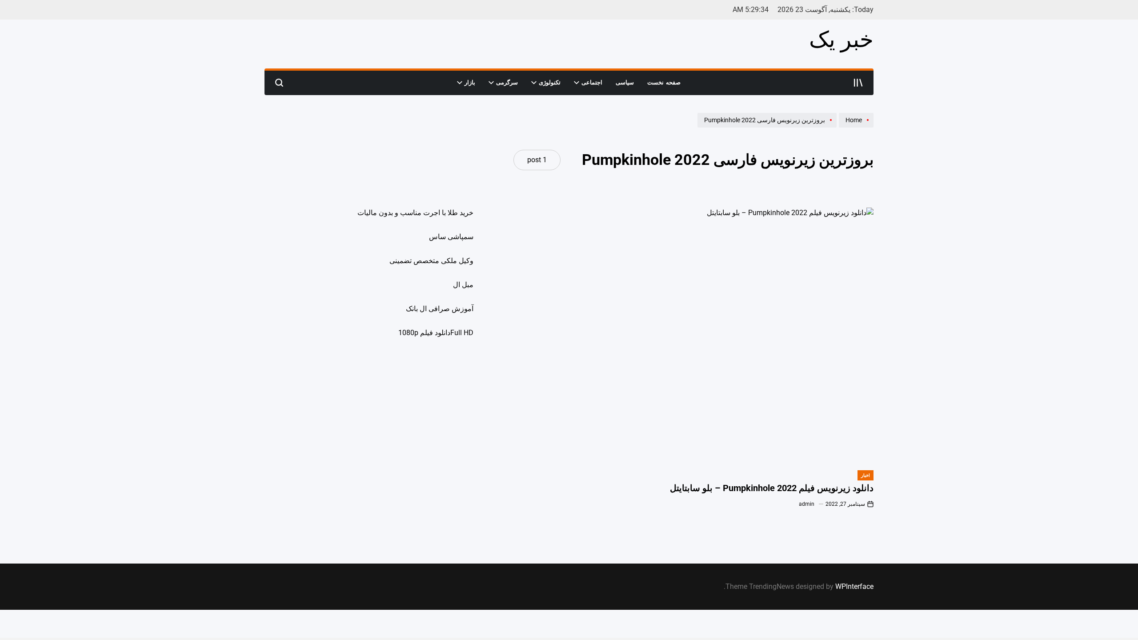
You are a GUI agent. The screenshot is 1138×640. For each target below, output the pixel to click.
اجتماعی (591, 82)
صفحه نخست (664, 82)
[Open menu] (858, 83)
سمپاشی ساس (451, 236)
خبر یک (841, 39)
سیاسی (625, 82)
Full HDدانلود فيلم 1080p (435, 332)
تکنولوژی (550, 82)
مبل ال (463, 284)
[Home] (855, 127)
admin (806, 504)
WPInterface (854, 586)
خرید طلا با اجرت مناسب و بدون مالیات (415, 212)
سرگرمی (507, 82)
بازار (470, 82)
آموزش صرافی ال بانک (439, 308)
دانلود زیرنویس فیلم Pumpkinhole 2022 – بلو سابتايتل (772, 488)
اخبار (865, 475)
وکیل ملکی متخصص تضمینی (431, 260)
